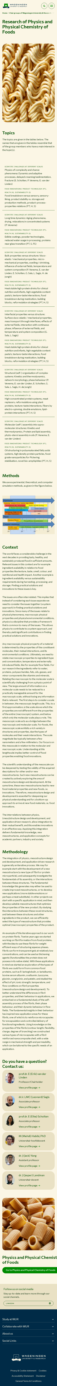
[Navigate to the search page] (44, 6)
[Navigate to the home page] (14, 6)
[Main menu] (52, 6)
